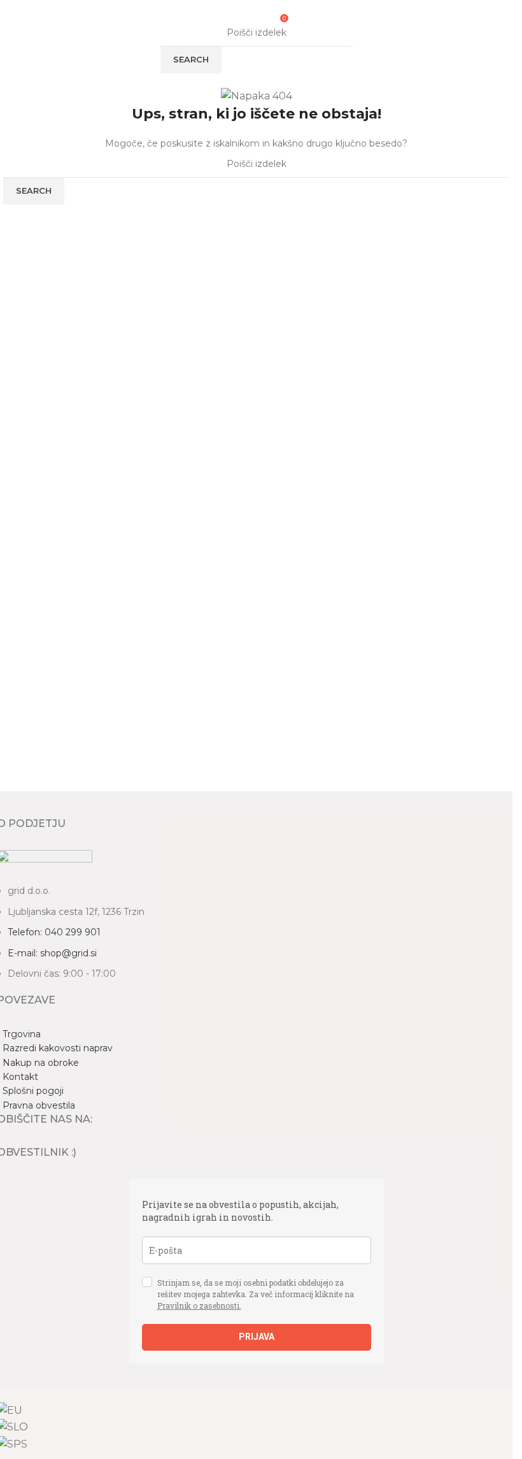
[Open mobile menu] (234, 17)
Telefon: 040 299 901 (54, 932)
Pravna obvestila (39, 1105)
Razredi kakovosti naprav (58, 1048)
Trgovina (22, 1034)
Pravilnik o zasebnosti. (199, 1305)
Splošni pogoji (33, 1090)
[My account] (266, 17)
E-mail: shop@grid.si (52, 953)
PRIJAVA (256, 1337)
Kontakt (20, 1076)
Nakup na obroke (41, 1062)
